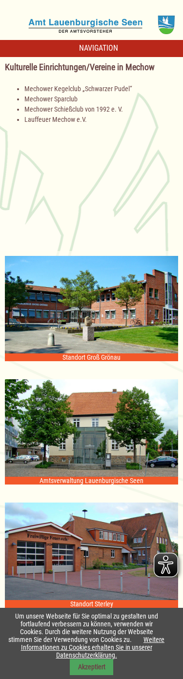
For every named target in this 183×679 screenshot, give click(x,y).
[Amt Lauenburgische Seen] (92, 21)
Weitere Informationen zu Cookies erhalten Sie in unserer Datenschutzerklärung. (93, 647)
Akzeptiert (91, 667)
